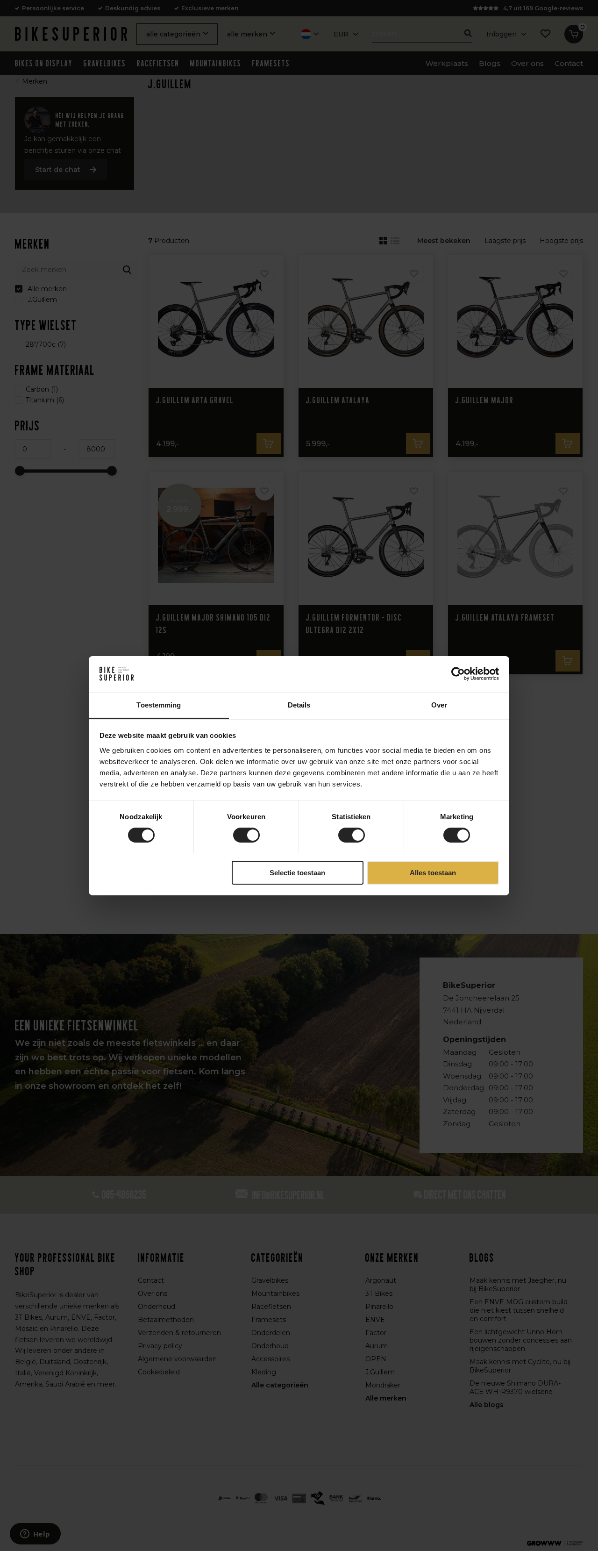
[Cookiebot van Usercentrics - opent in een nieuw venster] (458, 674)
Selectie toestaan (297, 872)
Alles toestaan (433, 872)
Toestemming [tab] (158, 704)
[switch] (246, 835)
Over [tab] (439, 704)
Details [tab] (299, 704)
